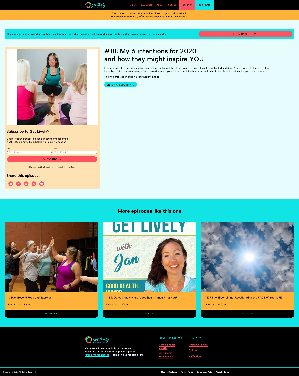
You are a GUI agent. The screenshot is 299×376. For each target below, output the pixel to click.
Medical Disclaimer (169, 372)
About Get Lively (198, 344)
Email (55, 148)
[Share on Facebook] (10, 183)
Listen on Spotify (244, 33)
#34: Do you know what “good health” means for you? (141, 297)
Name (9, 148)
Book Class (204, 5)
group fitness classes (97, 354)
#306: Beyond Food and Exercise (30, 297)
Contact (187, 5)
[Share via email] (41, 183)
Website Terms (222, 372)
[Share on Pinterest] (34, 183)
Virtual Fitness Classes (141, 5)
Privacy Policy (187, 372)
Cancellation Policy (205, 372)
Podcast (171, 5)
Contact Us (195, 355)
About (160, 5)
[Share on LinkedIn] (26, 183)
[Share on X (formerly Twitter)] (18, 183)
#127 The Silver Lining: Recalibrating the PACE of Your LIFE (243, 297)
